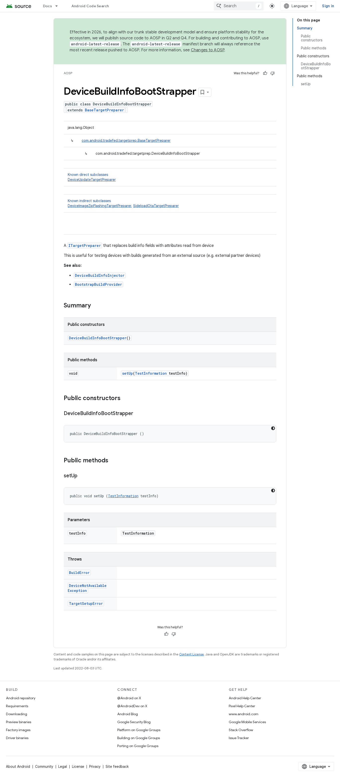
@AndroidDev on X (132, 706)
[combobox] (239, 5)
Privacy (95, 767)
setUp (127, 373)
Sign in (328, 6)
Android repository (20, 698)
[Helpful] (265, 73)
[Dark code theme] (273, 428)
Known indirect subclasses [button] (123, 203)
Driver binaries (17, 738)
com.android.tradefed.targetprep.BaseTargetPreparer (126, 140)
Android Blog (127, 714)
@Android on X (129, 698)
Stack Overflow (241, 730)
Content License (191, 654)
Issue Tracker (239, 738)
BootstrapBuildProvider (98, 284)
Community (44, 767)
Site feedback (117, 767)
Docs (47, 6)
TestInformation (151, 373)
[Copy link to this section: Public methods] (113, 461)
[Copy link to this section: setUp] (82, 476)
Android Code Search (90, 6)
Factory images (18, 730)
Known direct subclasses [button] (92, 177)
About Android (18, 767)
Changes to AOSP (208, 50)
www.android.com (243, 714)
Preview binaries (18, 722)
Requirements (17, 706)
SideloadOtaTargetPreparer (156, 206)
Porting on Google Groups (137, 746)
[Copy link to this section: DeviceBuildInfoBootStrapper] (138, 414)
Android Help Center (245, 698)
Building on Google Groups (138, 738)
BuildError (79, 572)
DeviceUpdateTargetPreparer (92, 179)
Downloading (16, 714)
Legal (62, 767)
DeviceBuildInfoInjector (99, 275)
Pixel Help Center (242, 706)
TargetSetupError (86, 603)
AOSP (68, 73)
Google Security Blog (134, 722)
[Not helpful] (272, 73)
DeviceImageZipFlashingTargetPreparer (99, 206)
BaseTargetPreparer (104, 110)
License (78, 767)
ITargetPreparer (84, 245)
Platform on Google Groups (138, 730)
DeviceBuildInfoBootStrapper (97, 338)
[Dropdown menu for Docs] (58, 6)
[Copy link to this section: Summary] (96, 306)
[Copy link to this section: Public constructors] (125, 399)
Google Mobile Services (247, 722)
